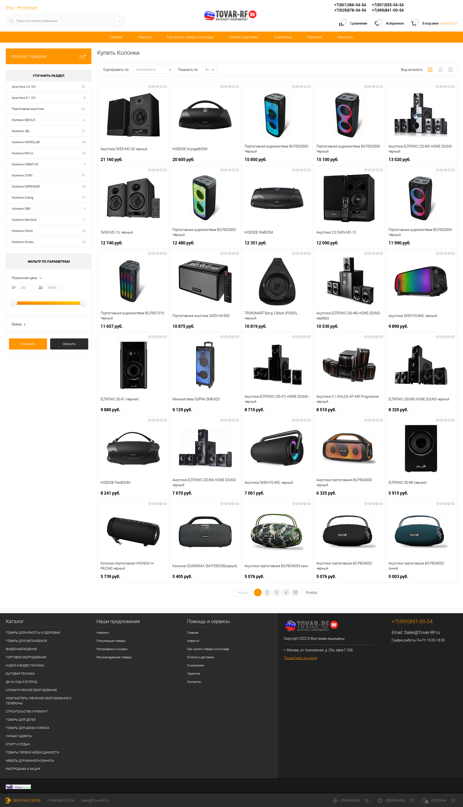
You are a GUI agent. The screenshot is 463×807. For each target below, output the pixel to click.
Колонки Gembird (24, 220)
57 (83, 86)
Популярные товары (111, 641)
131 (82, 109)
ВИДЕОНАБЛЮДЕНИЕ (21, 649)
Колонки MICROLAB (26, 142)
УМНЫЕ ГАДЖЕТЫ (19, 736)
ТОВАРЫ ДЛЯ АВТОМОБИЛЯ (26, 641)
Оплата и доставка (244, 37)
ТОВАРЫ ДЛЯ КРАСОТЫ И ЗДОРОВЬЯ (33, 632)
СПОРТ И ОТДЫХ (18, 744)
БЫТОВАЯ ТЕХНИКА (20, 673)
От (14, 287)
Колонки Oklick (22, 231)
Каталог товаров (29, 56)
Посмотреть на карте (300, 658)
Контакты (345, 37)
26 (83, 231)
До (41, 287)
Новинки (102, 632)
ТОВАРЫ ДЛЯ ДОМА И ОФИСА (27, 728)
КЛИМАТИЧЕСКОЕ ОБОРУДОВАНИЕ (31, 690)
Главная (116, 37)
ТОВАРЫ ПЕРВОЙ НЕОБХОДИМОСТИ (32, 752)
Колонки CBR (21, 208)
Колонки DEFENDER (26, 186)
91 (83, 175)
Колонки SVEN (22, 175)
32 (83, 242)
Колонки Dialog (22, 197)
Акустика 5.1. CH (23, 98)
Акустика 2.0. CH (23, 86)
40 (83, 153)
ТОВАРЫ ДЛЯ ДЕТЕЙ (21, 719)
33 (83, 142)
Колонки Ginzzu (23, 242)
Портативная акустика (28, 109)
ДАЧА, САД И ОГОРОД (21, 682)
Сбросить (69, 344)
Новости (145, 37)
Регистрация (27, 7)
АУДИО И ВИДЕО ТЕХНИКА (25, 665)
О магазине (283, 37)
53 (83, 186)
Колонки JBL (21, 131)
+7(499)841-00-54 (61, 800)
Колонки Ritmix (22, 153)
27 (83, 197)
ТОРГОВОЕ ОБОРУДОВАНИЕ (26, 657)
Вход (10, 7)
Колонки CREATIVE (25, 164)
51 (83, 131)
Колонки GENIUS (23, 120)
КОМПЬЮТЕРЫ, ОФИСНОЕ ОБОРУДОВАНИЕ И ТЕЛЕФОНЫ (38, 700)
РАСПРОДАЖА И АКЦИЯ (23, 769)
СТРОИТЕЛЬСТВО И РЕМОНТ (27, 711)
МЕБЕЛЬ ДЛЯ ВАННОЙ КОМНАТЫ (30, 760)
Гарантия (314, 37)
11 (83, 220)
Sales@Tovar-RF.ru (422, 632)
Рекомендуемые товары (114, 657)
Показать (28, 344)
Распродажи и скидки (112, 649)
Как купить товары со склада (190, 37)
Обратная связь (26, 800)
